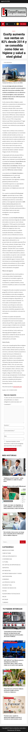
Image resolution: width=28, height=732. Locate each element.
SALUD (13, 31)
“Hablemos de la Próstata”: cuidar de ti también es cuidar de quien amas (13, 479)
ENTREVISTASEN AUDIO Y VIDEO (12, 573)
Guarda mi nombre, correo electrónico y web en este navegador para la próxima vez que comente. (13, 443)
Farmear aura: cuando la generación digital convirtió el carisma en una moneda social (13, 717)
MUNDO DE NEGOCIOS (9, 588)
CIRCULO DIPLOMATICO (9, 556)
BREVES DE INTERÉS (8, 550)
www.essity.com (17, 386)
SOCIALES (5, 599)
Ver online (23, 24)
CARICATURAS (6, 553)
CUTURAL (5, 562)
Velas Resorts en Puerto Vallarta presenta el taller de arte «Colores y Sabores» (13, 690)
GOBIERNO (5, 579)
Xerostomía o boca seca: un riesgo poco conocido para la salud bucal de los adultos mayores (14, 533)
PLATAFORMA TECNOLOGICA (11, 593)
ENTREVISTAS (6, 570)
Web (5, 436)
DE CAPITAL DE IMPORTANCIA (11, 564)
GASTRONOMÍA (7, 576)
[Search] (15, 23)
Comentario (7, 404)
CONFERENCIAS (7, 559)
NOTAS (4, 590)
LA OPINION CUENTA (8, 582)
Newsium (9, 730)
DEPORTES (5, 567)
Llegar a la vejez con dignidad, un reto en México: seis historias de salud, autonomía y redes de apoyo (14, 506)
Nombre (6, 425)
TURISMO (5, 602)
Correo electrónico (9, 430)
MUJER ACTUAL (7, 585)
